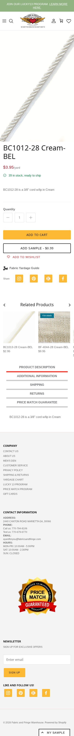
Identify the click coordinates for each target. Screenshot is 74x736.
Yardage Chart (13, 479)
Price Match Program (17, 489)
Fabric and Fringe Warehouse (28, 722)
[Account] (52, 21)
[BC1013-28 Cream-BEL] (19, 327)
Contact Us (10, 451)
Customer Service (15, 465)
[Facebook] (46, 693)
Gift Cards (10, 494)
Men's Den (9, 460)
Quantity (9, 209)
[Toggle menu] (4, 21)
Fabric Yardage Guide (24, 268)
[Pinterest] (21, 693)
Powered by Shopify (55, 722)
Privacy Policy (13, 470)
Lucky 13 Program (15, 484)
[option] (37, 86)
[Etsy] (33, 693)
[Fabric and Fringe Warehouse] (33, 21)
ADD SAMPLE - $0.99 (37, 248)
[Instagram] (8, 693)
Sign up (14, 672)
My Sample (56, 732)
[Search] (13, 21)
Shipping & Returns (16, 475)
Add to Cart (37, 235)
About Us (9, 456)
